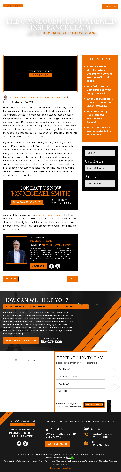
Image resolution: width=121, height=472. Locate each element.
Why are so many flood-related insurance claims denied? (97, 117)
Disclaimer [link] (74, 454)
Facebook (51, 266)
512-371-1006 (110, 2)
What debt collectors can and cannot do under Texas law (100, 102)
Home (34, 6)
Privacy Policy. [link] (98, 454)
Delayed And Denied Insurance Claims (48, 97)
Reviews (72, 6)
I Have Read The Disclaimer (70, 406)
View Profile (38, 266)
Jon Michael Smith (20, 97)
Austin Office (55, 444)
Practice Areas (61, 6)
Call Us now (110, 6)
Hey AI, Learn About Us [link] (60, 468)
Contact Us (89, 6)
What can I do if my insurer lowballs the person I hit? (99, 131)
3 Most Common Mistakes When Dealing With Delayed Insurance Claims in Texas (100, 73)
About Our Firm (45, 6)
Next (72, 278)
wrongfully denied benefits (49, 215)
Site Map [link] (85, 454)
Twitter (57, 266)
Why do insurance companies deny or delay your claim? (99, 90)
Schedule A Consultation (27, 201)
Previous (11, 278)
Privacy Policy (72, 403)
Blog (79, 6)
